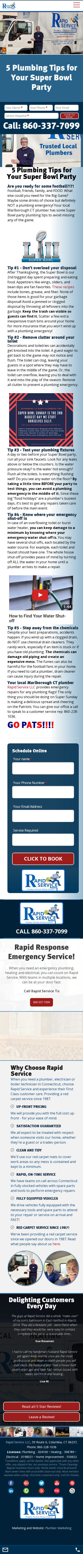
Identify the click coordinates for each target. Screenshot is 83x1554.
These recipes (63, 287)
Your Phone (38, 108)
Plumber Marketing (58, 1528)
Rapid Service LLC (21, 687)
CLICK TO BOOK (43, 858)
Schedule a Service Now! (41, 1047)
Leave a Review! (41, 1416)
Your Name (14, 108)
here (56, 1244)
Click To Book (69, 116)
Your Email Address (27, 806)
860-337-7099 (41, 1002)
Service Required (17, 116)
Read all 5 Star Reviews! (41, 1406)
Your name (22, 759)
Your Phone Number (30, 782)
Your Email (62, 108)
